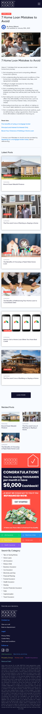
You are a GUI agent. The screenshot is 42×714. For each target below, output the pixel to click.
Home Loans (6, 14)
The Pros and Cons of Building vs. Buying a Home (20, 378)
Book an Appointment (8, 627)
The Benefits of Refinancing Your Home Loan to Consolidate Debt (20, 301)
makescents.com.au (6, 668)
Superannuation (8, 594)
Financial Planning (9, 576)
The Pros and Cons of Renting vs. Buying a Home (20, 223)
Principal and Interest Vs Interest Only (14, 127)
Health (9, 545)
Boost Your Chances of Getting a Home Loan (17, 131)
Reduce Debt (7, 564)
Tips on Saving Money (10, 555)
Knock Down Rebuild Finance (13, 184)
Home (29, 540)
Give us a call (5, 624)
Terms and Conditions (8, 641)
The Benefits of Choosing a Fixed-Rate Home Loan (19, 263)
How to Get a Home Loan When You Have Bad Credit (20, 340)
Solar (8, 540)
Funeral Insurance (9, 579)
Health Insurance (8, 582)
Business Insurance (9, 567)
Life (8, 535)
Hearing (5, 585)
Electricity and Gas (9, 573)
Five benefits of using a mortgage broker (15, 124)
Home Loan (19, 658)
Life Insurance (7, 561)
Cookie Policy (5, 638)
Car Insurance (8, 570)
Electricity (30, 535)
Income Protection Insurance (12, 588)
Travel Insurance (8, 597)
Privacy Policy (5, 635)
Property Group (7, 658)
